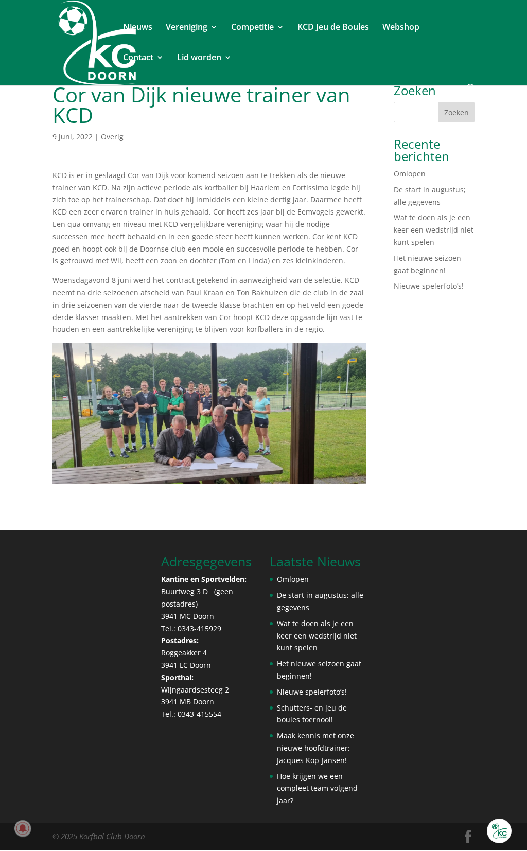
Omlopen (410, 174)
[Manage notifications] (22, 828)
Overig (112, 136)
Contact (138, 58)
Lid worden (199, 58)
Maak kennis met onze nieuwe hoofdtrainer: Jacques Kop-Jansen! (315, 748)
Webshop (400, 27)
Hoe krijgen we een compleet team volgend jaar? (317, 788)
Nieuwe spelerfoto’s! (429, 286)
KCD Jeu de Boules (333, 27)
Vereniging (186, 27)
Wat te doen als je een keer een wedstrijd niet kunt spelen (433, 229)
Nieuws (137, 27)
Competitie (252, 27)
